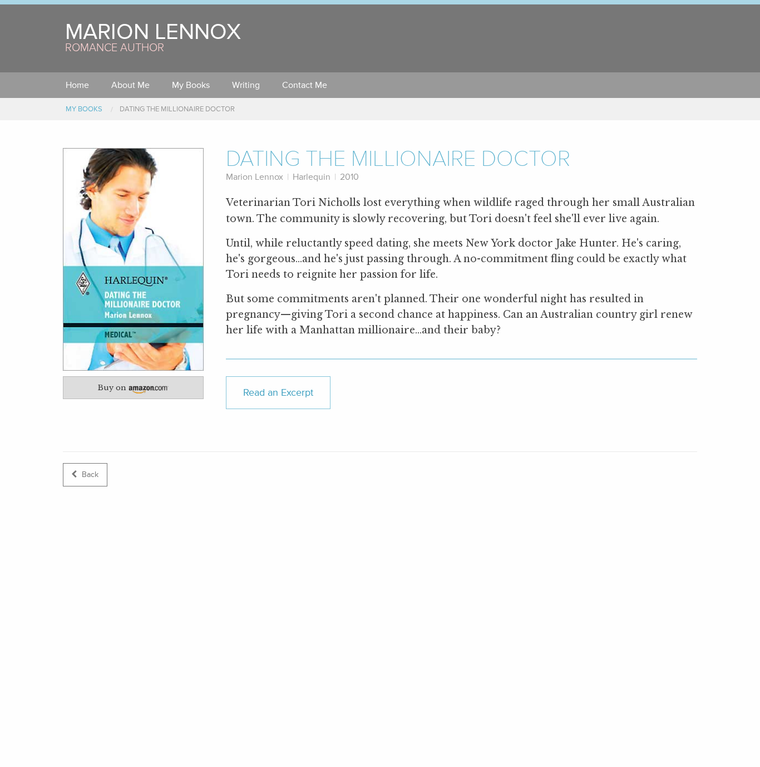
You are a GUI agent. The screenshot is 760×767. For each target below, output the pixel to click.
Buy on (138, 389)
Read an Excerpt (278, 393)
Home (77, 85)
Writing (246, 85)
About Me (130, 85)
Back (89, 474)
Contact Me (304, 85)
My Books (191, 85)
